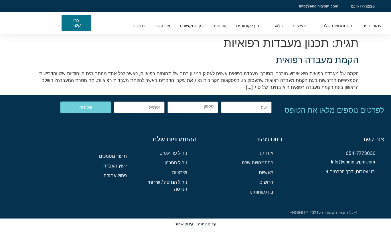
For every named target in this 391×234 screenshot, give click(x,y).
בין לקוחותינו (247, 25)
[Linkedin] (14, 6)
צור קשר (162, 25)
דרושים (139, 25)
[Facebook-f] (50, 6)
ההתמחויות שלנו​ (337, 25)
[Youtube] (26, 6)
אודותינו (219, 25)
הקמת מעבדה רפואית (317, 59)
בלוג (279, 25)
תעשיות (299, 25)
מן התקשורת (191, 25)
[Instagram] (38, 6)
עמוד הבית (372, 25)
